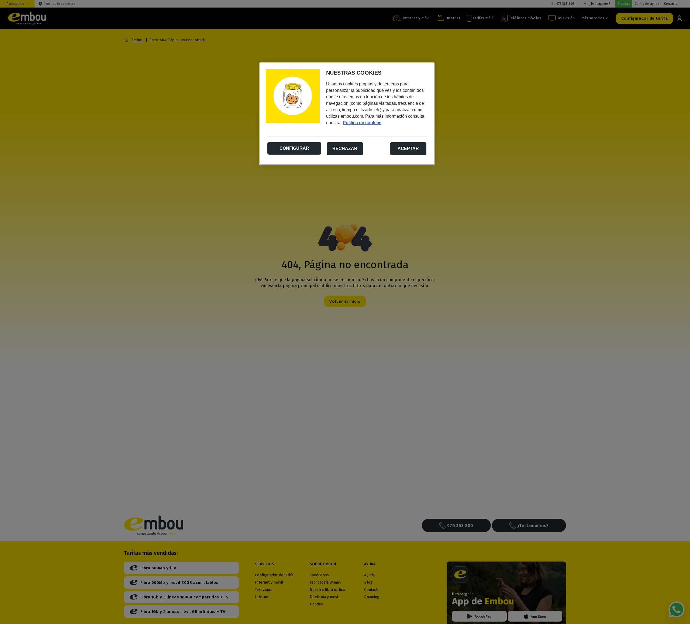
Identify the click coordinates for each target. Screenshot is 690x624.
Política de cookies (362, 122)
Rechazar (344, 148)
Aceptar (408, 148)
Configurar (294, 148)
